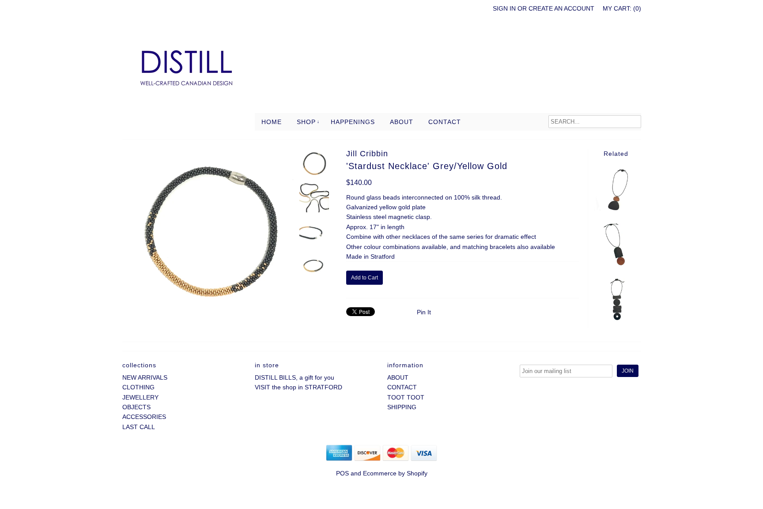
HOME (271, 121)
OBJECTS (136, 407)
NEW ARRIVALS (144, 377)
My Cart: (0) (622, 8)
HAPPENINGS (353, 121)
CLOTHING (138, 387)
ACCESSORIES (144, 416)
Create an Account (561, 8)
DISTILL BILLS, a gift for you (294, 377)
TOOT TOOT (405, 397)
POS (342, 473)
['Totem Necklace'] (616, 319)
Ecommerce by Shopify (395, 473)
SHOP (306, 121)
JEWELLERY (140, 397)
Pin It (424, 312)
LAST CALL (138, 426)
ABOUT (401, 121)
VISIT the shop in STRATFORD (298, 387)
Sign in (504, 8)
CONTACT (444, 121)
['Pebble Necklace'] (616, 208)
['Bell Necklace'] (616, 264)
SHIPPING (401, 407)
